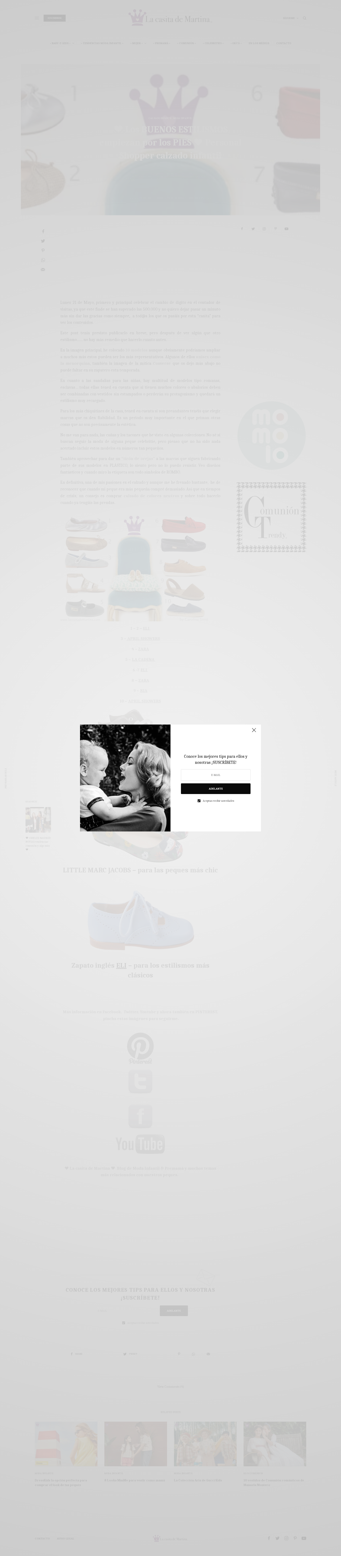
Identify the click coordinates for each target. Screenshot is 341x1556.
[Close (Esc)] (254, 732)
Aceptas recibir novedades (218, 800)
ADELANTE (216, 788)
